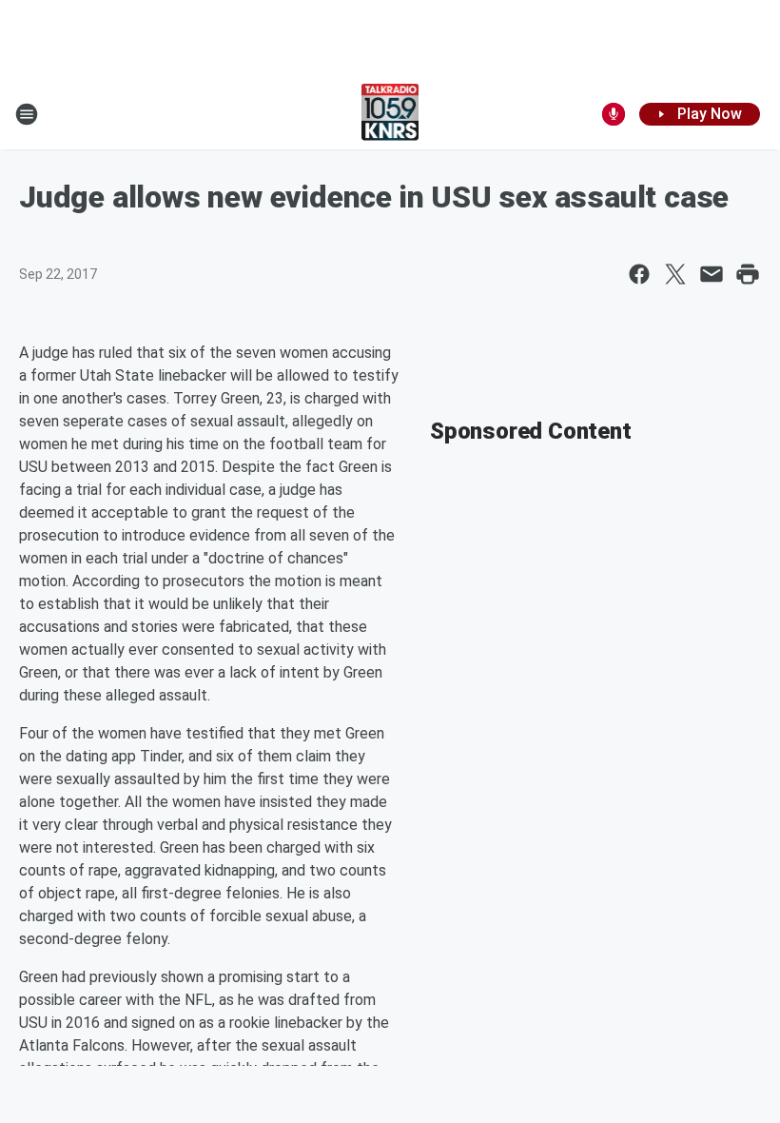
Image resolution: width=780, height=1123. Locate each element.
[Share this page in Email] (711, 274)
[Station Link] (390, 114)
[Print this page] (747, 274)
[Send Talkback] (613, 114)
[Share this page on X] (675, 274)
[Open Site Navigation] (26, 114)
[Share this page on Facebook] (639, 274)
